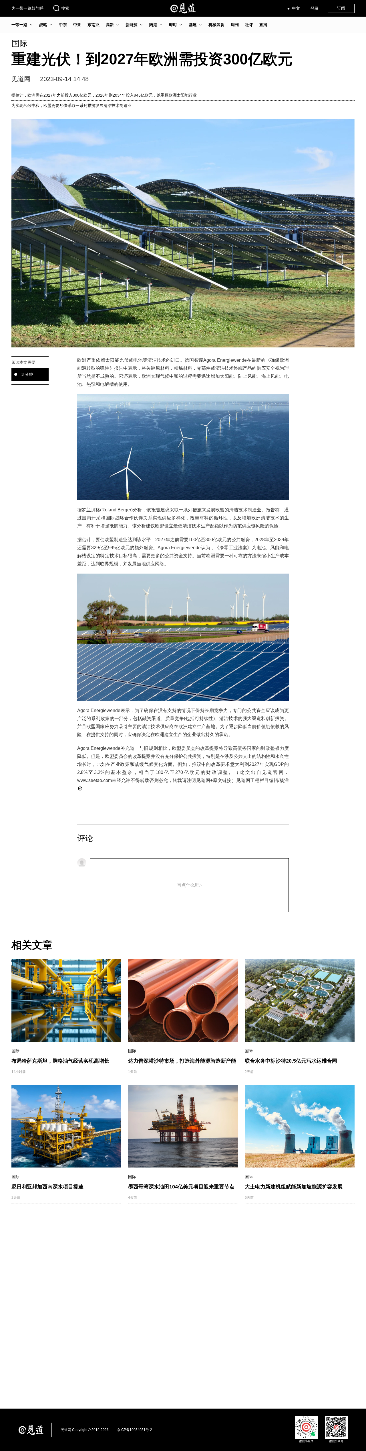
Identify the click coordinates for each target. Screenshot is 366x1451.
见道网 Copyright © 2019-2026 (85, 1430)
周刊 (235, 25)
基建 (193, 25)
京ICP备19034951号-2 (134, 1430)
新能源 (132, 25)
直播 (263, 25)
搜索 (65, 8)
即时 (173, 25)
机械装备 (216, 25)
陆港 (153, 25)
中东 (63, 25)
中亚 (77, 25)
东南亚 (93, 25)
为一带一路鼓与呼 (27, 8)
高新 (110, 25)
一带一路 (19, 25)
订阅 (341, 8)
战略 (43, 25)
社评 (249, 25)
